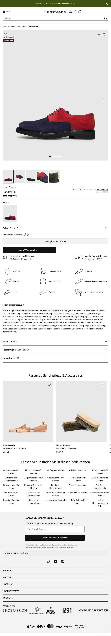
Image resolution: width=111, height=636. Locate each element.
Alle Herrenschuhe (77, 470)
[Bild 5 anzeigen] (61, 156)
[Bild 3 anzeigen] (55, 156)
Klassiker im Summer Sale (100, 494)
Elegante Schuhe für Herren (33, 486)
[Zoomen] (98, 34)
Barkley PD (33, 26)
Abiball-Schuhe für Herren (33, 471)
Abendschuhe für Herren (11, 471)
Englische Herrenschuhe (55, 486)
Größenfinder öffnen (12, 234)
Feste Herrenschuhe (77, 485)
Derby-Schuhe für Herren (100, 479)
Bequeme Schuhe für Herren (33, 479)
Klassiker (22, 26)
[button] (55, 196)
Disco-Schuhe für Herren (11, 486)
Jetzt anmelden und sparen (54, 537)
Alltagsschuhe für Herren (100, 471)
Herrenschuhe (9, 26)
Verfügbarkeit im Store (55, 241)
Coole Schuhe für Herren (78, 479)
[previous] (7, 98)
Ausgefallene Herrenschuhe (11, 479)
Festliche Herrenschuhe (99, 486)
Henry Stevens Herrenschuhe (33, 494)
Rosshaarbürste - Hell (66, 448)
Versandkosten (102, 189)
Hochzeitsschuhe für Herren (55, 494)
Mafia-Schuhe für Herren (78, 501)
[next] (103, 98)
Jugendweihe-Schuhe (77, 492)
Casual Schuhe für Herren (55, 479)
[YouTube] (56, 561)
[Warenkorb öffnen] (80, 11)
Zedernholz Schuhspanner (14, 448)
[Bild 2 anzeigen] (52, 156)
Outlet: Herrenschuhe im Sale (100, 503)
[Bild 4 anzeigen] (58, 156)
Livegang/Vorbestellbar (55, 500)
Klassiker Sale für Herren (11, 501)
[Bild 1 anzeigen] (50, 156)
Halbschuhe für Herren (11, 494)
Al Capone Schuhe (55, 470)
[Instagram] (48, 561)
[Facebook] (62, 561)
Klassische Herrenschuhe (33, 501)
